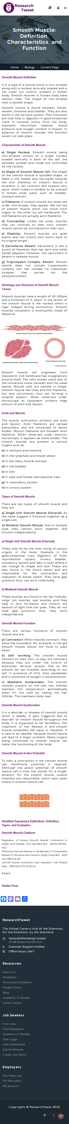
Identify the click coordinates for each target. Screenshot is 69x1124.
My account (10, 1086)
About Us (9, 972)
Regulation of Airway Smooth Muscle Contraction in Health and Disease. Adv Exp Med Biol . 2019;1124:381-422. (34, 844)
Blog (6, 992)
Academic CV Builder (16, 998)
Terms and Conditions (17, 982)
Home (14, 67)
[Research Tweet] (18, 8)
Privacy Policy (12, 987)
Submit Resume (13, 1049)
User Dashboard (14, 1044)
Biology (30, 67)
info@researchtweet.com (25, 942)
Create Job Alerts (14, 1054)
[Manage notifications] (61, 1116)
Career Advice (12, 1003)
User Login (10, 1039)
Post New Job (12, 1076)
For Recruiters (12, 1081)
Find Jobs (9, 1024)
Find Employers (13, 1029)
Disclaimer (9, 977)
